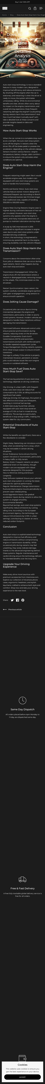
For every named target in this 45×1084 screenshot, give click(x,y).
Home (4, 15)
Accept (22, 1077)
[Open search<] (29, 8)
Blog (11, 15)
